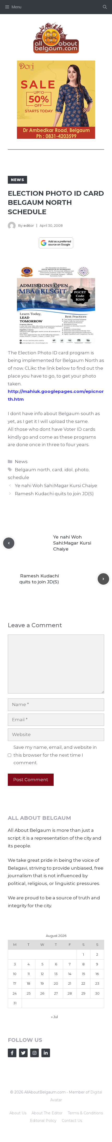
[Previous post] (8, 543)
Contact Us (72, 1120)
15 (83, 974)
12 (42, 974)
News (17, 179)
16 (97, 974)
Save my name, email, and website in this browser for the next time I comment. (55, 755)
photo (82, 469)
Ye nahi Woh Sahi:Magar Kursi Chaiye (56, 485)
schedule (18, 477)
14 (69, 974)
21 (69, 983)
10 (14, 974)
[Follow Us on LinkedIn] (45, 1053)
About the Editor (47, 1113)
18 (28, 983)
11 (29, 974)
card (57, 469)
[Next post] (103, 579)
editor (28, 225)
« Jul (54, 1017)
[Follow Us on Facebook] (12, 1053)
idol (68, 469)
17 (14, 983)
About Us (17, 1113)
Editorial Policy (43, 1120)
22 (83, 983)
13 (56, 974)
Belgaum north (32, 469)
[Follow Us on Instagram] (34, 1053)
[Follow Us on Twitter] (23, 1053)
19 (42, 983)
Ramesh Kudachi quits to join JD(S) (54, 493)
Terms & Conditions (85, 1113)
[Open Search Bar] (105, 7)
